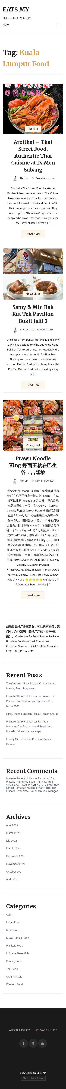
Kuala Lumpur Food (17, 938)
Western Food (14, 984)
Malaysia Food (33, 294)
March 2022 (13, 848)
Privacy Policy (46, 1030)
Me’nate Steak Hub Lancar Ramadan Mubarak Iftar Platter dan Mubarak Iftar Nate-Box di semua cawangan (29, 726)
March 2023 (13, 833)
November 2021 (15, 864)
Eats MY (16, 9)
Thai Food (33, 129)
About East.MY (19, 1030)
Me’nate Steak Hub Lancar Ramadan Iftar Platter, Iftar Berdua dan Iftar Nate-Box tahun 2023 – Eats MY (30, 781)
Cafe (8, 914)
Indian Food (13, 922)
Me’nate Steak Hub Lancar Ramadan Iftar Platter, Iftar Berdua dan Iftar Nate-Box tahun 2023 (30, 701)
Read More (33, 233)
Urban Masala (14, 976)
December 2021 (15, 856)
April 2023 (12, 825)
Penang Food (33, 445)
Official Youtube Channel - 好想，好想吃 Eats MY (32, 649)
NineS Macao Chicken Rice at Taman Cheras (32, 714)
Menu (6, 25)
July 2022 (11, 840)
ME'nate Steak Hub (17, 953)
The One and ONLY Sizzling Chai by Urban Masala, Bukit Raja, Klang (30, 686)
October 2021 (14, 871)
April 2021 (11, 879)
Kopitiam (11, 930)
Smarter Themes (37, 1078)
